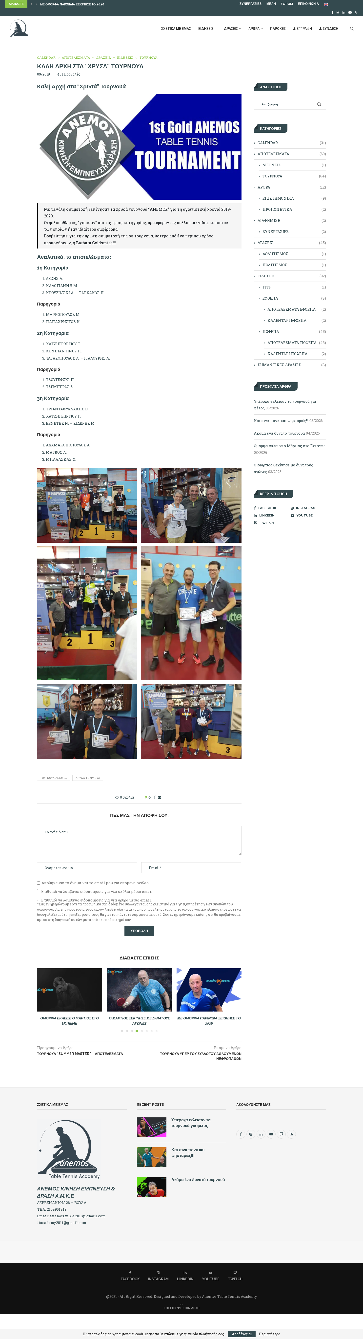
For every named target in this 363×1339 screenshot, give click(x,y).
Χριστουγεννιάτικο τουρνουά (63, 4)
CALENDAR (292, 142)
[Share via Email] (159, 797)
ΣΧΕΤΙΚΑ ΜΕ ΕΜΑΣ (176, 29)
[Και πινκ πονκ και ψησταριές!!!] (151, 1157)
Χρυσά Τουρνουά (88, 778)
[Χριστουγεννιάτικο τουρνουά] (210, 990)
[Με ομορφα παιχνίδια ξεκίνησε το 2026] (139, 990)
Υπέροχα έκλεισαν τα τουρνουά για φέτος (191, 1123)
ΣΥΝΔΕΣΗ (330, 29)
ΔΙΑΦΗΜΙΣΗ (292, 220)
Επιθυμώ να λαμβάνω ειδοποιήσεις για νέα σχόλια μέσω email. (97, 891)
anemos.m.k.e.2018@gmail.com (78, 1215)
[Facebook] (332, 12)
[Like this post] (149, 797)
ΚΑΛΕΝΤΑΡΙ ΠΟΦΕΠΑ (296, 353)
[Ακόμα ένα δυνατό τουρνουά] (151, 1187)
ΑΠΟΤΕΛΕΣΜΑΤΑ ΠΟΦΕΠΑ (296, 342)
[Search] (351, 29)
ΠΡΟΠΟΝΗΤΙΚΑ (294, 209)
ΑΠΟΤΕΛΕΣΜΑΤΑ (292, 153)
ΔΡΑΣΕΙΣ (231, 29)
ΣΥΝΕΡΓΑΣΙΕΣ (251, 4)
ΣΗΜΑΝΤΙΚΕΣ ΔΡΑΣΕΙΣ (292, 364)
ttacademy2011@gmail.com (61, 1222)
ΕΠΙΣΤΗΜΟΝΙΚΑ (294, 198)
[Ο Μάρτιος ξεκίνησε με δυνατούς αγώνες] (69, 990)
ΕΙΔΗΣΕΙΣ (205, 29)
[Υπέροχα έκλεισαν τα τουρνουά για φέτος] (151, 1127)
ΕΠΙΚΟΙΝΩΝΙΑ (308, 4)
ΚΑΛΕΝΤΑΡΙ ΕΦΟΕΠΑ (296, 320)
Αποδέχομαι (242, 1334)
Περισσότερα (269, 1334)
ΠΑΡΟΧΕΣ (278, 29)
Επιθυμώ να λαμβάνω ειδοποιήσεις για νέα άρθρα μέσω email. (96, 900)
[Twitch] (356, 12)
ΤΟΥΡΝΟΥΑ (294, 175)
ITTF (294, 287)
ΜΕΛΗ (271, 4)
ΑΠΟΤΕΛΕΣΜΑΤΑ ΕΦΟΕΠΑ (296, 309)
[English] (326, 4)
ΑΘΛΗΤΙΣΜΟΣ (294, 253)
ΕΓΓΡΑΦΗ (304, 29)
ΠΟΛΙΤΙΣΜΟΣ (294, 264)
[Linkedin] (344, 12)
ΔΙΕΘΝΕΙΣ (294, 164)
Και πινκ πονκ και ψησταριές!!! (281, 420)
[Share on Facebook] (155, 797)
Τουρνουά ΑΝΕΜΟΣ (53, 778)
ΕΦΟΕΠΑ (294, 298)
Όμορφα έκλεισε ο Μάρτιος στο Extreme (289, 445)
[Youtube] (350, 12)
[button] (31, 4)
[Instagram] (338, 12)
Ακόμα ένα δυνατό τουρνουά (279, 433)
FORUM (287, 4)
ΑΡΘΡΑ (254, 29)
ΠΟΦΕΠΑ (294, 331)
